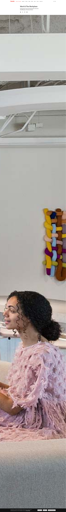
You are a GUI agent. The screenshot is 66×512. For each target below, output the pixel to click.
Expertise (23, 1)
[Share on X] (22, 12)
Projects (26, 1)
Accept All (40, 510)
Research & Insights (18, 1)
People (29, 1)
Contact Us (41, 1)
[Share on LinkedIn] (20, 12)
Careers (38, 1)
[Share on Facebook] (24, 12)
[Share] (53, 1)
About (35, 1)
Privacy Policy (28, 510)
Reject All (45, 510)
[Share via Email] (27, 12)
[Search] (55, 1)
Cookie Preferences (51, 510)
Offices (32, 1)
